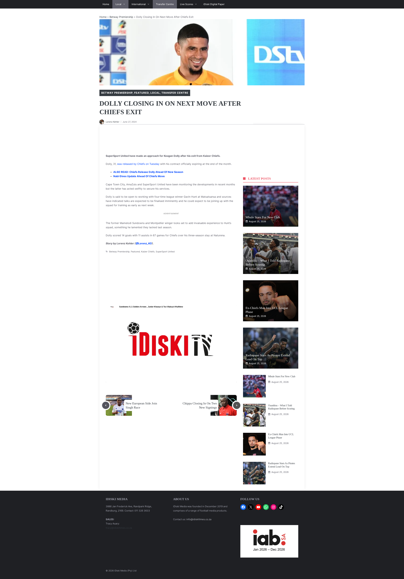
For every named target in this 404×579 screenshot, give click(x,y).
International (139, 4)
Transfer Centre (165, 4)
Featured (141, 92)
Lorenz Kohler (112, 122)
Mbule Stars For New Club (263, 217)
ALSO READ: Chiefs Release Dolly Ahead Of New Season (148, 171)
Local (118, 4)
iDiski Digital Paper (214, 4)
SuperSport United (165, 251)
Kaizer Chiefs (147, 251)
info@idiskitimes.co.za (198, 519)
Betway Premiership (121, 16)
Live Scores (186, 4)
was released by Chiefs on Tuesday (138, 163)
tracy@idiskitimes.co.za (119, 527)
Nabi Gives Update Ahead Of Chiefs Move (139, 176)
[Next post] (236, 405)
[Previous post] (105, 405)
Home (106, 4)
